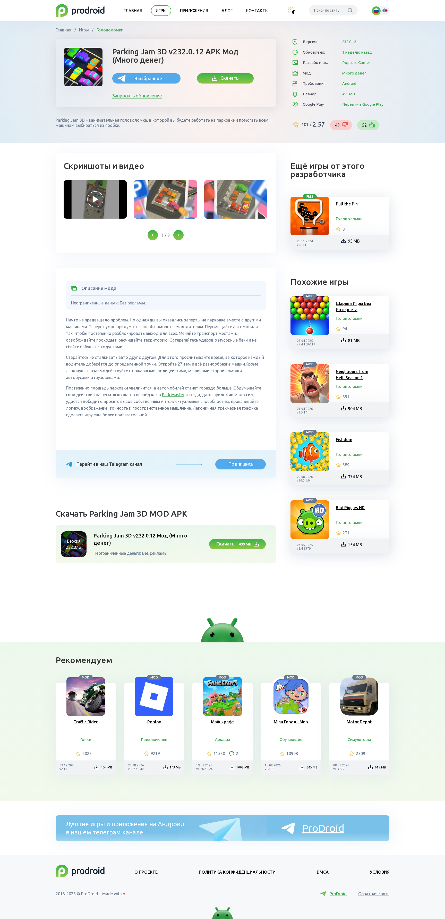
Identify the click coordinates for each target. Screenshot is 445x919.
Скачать (228, 77)
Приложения (194, 10)
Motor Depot (359, 721)
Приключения (154, 739)
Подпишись (240, 463)
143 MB (175, 767)
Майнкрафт (222, 721)
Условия (379, 872)
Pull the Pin (347, 204)
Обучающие (291, 739)
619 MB (380, 767)
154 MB (355, 544)
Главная (133, 10)
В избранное (148, 78)
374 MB (355, 476)
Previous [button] (153, 235)
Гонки (85, 739)
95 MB (354, 241)
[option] (95, 199)
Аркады (222, 739)
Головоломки (109, 30)
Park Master (173, 394)
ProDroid (323, 828)
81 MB (354, 340)
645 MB (312, 767)
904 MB (355, 408)
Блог (227, 10)
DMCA (323, 872)
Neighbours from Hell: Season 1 (352, 374)
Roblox (154, 721)
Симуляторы (359, 739)
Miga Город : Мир (291, 721)
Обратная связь (373, 893)
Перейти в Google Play (362, 104)
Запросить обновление (137, 95)
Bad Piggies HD (350, 507)
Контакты (257, 10)
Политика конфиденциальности (237, 872)
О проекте (146, 872)
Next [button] (178, 235)
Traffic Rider (86, 721)
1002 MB (242, 767)
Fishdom (344, 439)
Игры (161, 10)
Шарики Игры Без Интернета (353, 306)
